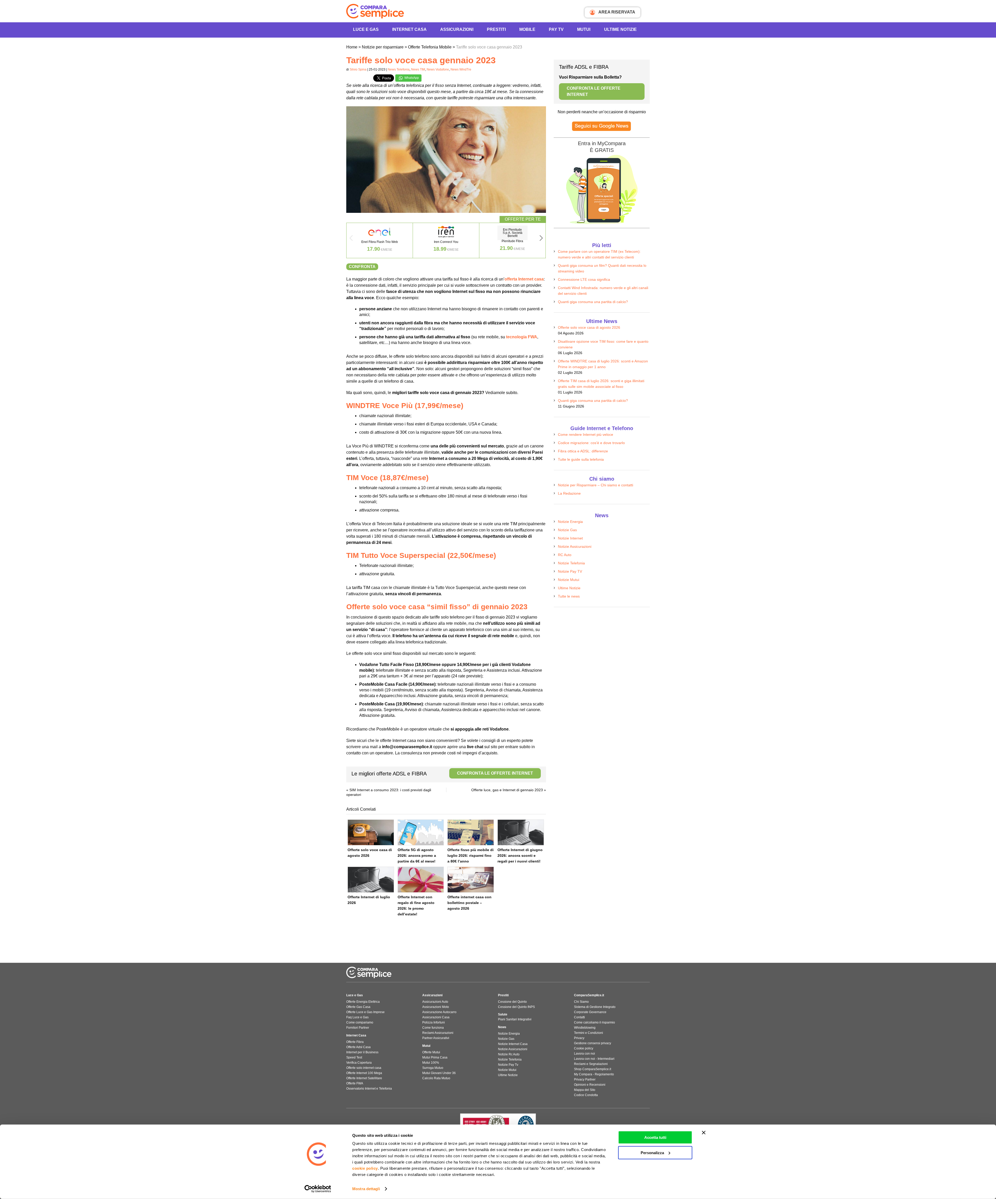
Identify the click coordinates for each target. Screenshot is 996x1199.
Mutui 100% (430, 1062)
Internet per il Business (362, 1052)
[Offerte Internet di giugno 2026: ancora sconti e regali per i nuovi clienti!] (520, 832)
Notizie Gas (567, 530)
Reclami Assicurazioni (437, 1033)
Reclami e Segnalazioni (591, 1064)
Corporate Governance (590, 1012)
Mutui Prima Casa (434, 1057)
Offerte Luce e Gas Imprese (365, 1012)
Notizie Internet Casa (513, 1044)
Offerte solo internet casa (363, 1068)
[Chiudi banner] (704, 1132)
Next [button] (541, 239)
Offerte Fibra (355, 1042)
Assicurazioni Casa (435, 1017)
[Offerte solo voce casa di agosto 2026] (371, 832)
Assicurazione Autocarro (439, 1012)
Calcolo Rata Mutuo (436, 1078)
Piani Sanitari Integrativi (514, 1019)
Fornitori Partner (357, 1027)
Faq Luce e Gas (357, 1017)
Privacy (579, 1038)
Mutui (583, 29)
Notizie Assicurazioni (574, 546)
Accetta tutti (655, 1137)
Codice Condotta (586, 1095)
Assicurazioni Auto (435, 1002)
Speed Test (354, 1057)
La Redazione (569, 493)
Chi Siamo (581, 1002)
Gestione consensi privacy (592, 1043)
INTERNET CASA (409, 29)
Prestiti (496, 29)
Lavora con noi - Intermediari (594, 1059)
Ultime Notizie (620, 29)
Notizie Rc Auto (509, 1054)
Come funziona (433, 1027)
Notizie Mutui (568, 580)
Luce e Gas (366, 29)
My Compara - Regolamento (594, 1074)
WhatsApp (411, 78)
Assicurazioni (456, 29)
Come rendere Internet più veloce (585, 434)
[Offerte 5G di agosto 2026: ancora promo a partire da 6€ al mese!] (421, 832)
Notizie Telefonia (571, 563)
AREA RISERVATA (616, 12)
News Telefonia (399, 69)
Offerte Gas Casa (358, 1007)
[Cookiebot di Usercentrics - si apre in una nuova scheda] (318, 1189)
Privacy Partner (585, 1079)
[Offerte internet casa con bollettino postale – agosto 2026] (470, 880)
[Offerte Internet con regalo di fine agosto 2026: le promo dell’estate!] (421, 880)
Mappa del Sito (584, 1090)
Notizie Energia (570, 522)
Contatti (579, 1017)
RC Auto (564, 555)
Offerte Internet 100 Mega (364, 1073)
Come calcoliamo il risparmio (594, 1022)
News (502, 1027)
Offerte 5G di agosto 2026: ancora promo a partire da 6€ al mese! (417, 855)
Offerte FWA (354, 1083)
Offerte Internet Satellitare (364, 1078)
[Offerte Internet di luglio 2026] (371, 880)
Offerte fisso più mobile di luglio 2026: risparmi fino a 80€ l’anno (470, 855)
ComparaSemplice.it (589, 995)
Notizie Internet (570, 538)
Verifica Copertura (359, 1062)
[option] (380, 240)
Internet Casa (356, 1035)
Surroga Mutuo (432, 1068)
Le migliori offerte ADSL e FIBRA (442, 773)
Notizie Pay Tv (508, 1065)
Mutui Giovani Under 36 (439, 1073)
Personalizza (652, 1152)
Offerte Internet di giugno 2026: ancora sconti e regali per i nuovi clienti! (520, 855)
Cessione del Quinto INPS (516, 1007)
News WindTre (461, 69)
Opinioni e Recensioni (589, 1084)
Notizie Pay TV (570, 571)
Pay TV (556, 29)
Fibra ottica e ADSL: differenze (583, 451)
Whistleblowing (585, 1027)
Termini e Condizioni (588, 1033)
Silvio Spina (358, 69)
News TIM (418, 69)
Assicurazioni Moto (435, 1007)
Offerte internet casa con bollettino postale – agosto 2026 (469, 902)
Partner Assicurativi (435, 1038)
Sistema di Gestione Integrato (594, 1007)
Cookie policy (583, 1048)
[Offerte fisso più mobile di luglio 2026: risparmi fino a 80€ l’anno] (470, 832)
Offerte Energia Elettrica (363, 1002)
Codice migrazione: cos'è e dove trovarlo (591, 443)
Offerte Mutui (431, 1052)
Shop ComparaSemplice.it (592, 1069)
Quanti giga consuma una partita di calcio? (593, 302)
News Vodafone (438, 69)
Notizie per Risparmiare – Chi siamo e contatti (595, 485)
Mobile (527, 29)
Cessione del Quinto (512, 1002)
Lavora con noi (584, 1053)
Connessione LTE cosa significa (584, 279)
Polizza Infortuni (433, 1022)
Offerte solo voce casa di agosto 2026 (589, 327)
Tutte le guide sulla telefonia (581, 459)
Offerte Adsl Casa (358, 1047)
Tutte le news (569, 596)
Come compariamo (359, 1022)
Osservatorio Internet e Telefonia (369, 1088)
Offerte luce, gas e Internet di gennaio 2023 (507, 790)
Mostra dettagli (366, 1189)
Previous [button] (351, 239)
